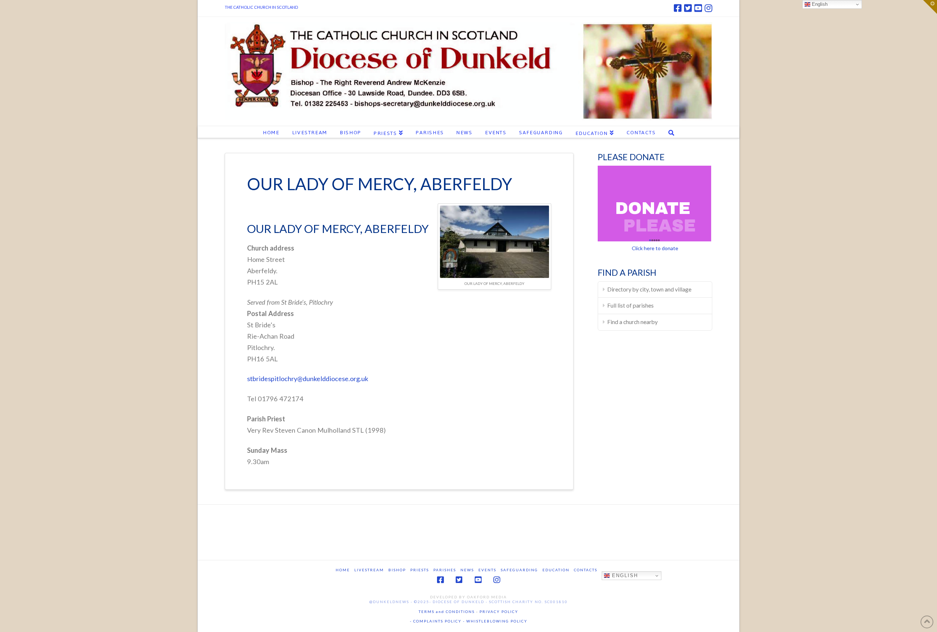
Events (487, 570)
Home (343, 570)
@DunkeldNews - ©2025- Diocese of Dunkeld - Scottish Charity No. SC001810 (468, 601)
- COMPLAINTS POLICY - (437, 621)
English (624, 575)
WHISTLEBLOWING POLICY (496, 621)
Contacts (585, 570)
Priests (419, 570)
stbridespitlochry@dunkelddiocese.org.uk (307, 379)
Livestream (369, 570)
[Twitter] (688, 8)
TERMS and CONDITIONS (447, 611)
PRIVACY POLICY (498, 611)
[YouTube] (698, 8)
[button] (930, 7)
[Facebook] (678, 8)
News (467, 570)
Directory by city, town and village (649, 289)
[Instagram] (708, 8)
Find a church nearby (632, 322)
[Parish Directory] (494, 241)
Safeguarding (519, 570)
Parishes (444, 570)
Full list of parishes (630, 305)
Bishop (397, 570)
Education (556, 570)
